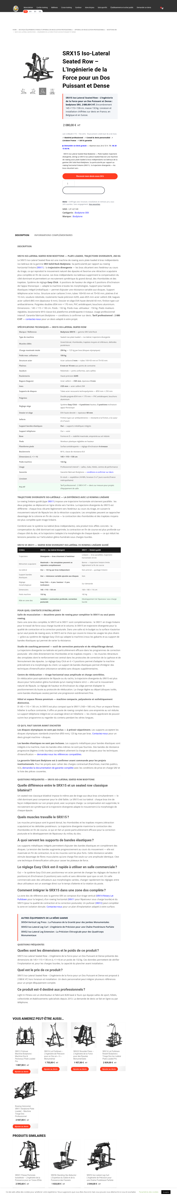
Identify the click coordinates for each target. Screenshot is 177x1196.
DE (40, 11)
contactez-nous (33, 319)
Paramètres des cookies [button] (148, 1192)
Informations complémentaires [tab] (53, 235)
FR (26, 11)
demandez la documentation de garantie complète (48, 767)
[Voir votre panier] (162, 8)
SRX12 (99, 903)
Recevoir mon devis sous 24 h (90, 176)
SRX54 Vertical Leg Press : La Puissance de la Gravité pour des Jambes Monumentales (65, 922)
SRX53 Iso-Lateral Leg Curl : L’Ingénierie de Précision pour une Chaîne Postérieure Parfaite (67, 926)
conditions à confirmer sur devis (100, 472)
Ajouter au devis (21, 1072)
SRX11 (40, 267)
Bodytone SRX (82, 212)
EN (30, 11)
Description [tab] (22, 235)
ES (35, 11)
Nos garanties (94, 204)
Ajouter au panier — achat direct (83, 190)
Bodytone (77, 216)
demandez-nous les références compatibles (59, 754)
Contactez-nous (100, 733)
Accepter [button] (166, 1192)
